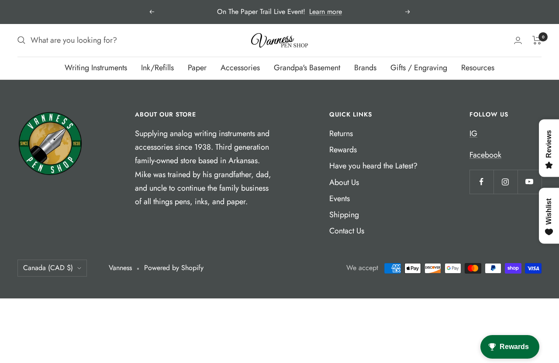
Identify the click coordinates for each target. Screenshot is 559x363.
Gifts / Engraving (418, 67)
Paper (197, 67)
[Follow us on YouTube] (530, 182)
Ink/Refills (157, 67)
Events (339, 198)
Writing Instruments (96, 67)
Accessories (240, 67)
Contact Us (346, 230)
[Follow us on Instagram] (505, 182)
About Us (344, 182)
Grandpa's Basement (307, 67)
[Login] (518, 40)
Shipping (344, 214)
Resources (477, 67)
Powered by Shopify (174, 268)
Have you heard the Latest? (373, 165)
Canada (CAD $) (48, 268)
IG (473, 133)
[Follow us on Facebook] (481, 182)
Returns (341, 133)
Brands (365, 67)
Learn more (325, 12)
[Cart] (537, 40)
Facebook (485, 155)
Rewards (343, 149)
